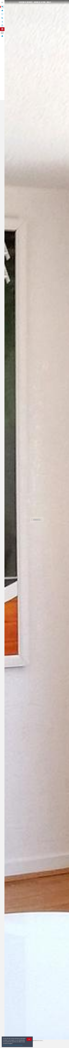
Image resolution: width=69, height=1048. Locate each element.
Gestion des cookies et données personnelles (13, 1045)
